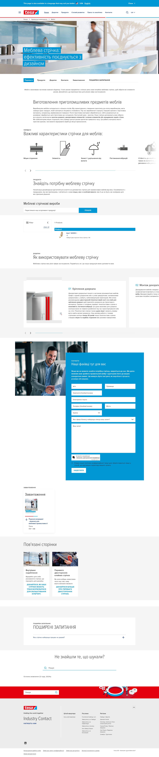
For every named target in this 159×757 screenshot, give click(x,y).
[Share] (67, 235)
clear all (46, 227)
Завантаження (79, 80)
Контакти (64, 80)
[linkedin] (25, 743)
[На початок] (133, 707)
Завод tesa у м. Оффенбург (86, 722)
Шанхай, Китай (104, 719)
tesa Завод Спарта (87, 728)
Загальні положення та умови (90, 750)
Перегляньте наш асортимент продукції (40, 210)
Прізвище (110, 386)
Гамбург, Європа (105, 717)
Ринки (26, 19)
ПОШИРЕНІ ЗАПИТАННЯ (99, 80)
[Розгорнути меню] (20, 12)
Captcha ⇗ (95, 459)
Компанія (83, 393)
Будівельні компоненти (39, 19)
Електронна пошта (80, 400)
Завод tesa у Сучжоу (88, 726)
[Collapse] (47, 222)
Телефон (82, 406)
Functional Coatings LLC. (89, 717)
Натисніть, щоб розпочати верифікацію (88, 458)
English (87, 3)
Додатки (53, 80)
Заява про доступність (73, 750)
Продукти (41, 80)
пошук (88, 210)
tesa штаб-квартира (69, 717)
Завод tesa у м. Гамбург (89, 719)
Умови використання (30, 754)
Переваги (29, 80)
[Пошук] (127, 12)
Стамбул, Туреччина (106, 734)
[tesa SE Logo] (31, 12)
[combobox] (85, 413)
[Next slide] (30, 170)
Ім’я (74, 386)
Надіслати (79, 470)
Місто (108, 406)
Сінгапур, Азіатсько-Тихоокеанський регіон (107, 722)
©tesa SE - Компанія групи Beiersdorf (124, 750)
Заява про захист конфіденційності (53, 750)
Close (130, 3)
